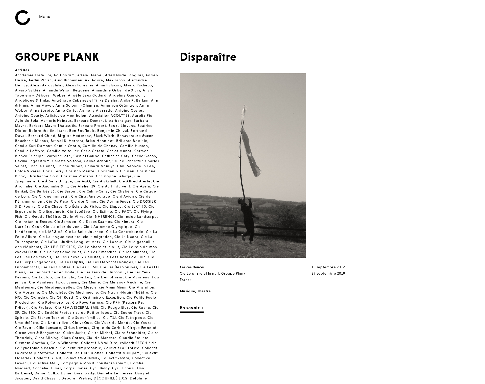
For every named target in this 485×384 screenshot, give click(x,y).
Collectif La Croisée (122, 348)
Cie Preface (42, 307)
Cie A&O (82, 181)
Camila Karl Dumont (33, 146)
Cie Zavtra (24, 328)
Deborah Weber (76, 378)
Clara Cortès (72, 338)
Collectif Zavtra (115, 358)
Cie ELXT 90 (135, 206)
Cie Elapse (112, 206)
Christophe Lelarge (114, 176)
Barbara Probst (92, 126)
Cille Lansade (48, 328)
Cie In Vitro (73, 216)
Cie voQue (82, 323)
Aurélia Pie (142, 115)
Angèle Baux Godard (87, 95)
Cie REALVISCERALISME (76, 307)
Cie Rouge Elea (115, 307)
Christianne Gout (43, 176)
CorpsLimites (76, 368)
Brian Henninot (100, 141)
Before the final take (48, 131)
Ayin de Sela (26, 120)
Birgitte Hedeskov (74, 136)
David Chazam (46, 378)
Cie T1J (109, 318)
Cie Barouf (67, 191)
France (186, 280)
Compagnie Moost (77, 363)
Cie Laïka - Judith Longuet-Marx (70, 242)
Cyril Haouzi (123, 368)
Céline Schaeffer (127, 161)
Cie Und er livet (55, 323)
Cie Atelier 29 (82, 186)
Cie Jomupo (65, 222)
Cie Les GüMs (85, 267)
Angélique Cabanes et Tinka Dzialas (85, 100)
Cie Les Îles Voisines (118, 267)
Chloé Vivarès (28, 171)
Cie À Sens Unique (55, 181)
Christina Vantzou (77, 176)
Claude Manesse (102, 338)
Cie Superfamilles (84, 318)
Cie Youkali (143, 323)
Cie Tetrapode (131, 318)
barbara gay (120, 120)
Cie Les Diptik (70, 262)
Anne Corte (66, 110)
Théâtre (204, 291)
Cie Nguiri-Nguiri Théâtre (124, 292)
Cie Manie (91, 282)
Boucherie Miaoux (31, 141)
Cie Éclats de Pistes (82, 206)
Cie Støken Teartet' (48, 318)
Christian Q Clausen (116, 171)
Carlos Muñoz (119, 151)
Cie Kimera (124, 222)
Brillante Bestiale (131, 141)
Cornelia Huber (47, 368)
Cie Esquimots (52, 211)
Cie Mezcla (86, 287)
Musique (187, 291)
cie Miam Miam (113, 287)
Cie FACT (123, 211)
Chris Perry (53, 171)
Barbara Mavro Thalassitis (52, 126)
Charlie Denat (41, 166)
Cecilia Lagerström (32, 161)
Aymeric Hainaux (56, 120)
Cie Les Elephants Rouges (109, 262)
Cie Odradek (35, 297)
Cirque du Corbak (108, 328)
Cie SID (28, 312)
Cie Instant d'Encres (33, 222)
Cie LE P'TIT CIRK (59, 247)
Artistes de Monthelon (65, 115)
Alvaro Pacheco (138, 85)
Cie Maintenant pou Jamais (54, 282)
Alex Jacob (116, 80)
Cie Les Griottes (55, 267)
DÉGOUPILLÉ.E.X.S (110, 378)
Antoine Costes (129, 110)
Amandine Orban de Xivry (116, 90)
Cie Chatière (122, 191)
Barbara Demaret (90, 120)
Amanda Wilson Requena (66, 90)
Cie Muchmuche (83, 292)
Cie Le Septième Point (60, 252)
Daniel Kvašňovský (78, 373)
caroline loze (59, 156)
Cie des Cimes (84, 201)
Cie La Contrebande (124, 232)
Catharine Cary (116, 156)
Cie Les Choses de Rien (124, 257)
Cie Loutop (42, 277)
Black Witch (103, 136)
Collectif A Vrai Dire (99, 343)
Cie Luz (84, 277)
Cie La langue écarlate (60, 237)
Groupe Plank (233, 273)
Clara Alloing (47, 338)
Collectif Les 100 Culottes (80, 353)
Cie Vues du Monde (112, 323)
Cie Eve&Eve (78, 211)
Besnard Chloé (41, 136)
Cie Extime (102, 211)
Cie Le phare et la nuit (98, 247)
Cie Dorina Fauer (115, 201)
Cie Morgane (27, 292)
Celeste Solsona (66, 161)
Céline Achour (97, 161)
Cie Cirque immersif (50, 196)
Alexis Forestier (79, 85)
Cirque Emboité (142, 328)
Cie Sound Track (128, 312)
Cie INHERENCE (100, 216)
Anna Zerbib (41, 110)
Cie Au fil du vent (114, 186)
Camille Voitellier (63, 151)
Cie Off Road (62, 297)
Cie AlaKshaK (105, 181)
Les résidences (192, 267)
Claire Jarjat (74, 333)
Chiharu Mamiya (100, 166)
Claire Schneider (130, 333)
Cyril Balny (100, 368)
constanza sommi (112, 363)
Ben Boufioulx (82, 131)
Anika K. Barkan (134, 100)
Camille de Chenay (100, 146)
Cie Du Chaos (50, 206)
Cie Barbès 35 (42, 191)
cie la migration (97, 237)
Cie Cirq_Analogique (90, 196)
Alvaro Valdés (27, 90)
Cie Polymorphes (54, 302)
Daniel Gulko (46, 373)
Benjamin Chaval (112, 131)
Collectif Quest (47, 358)
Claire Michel (100, 333)
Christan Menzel (81, 171)
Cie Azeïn (141, 186)
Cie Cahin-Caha (93, 191)
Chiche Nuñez (69, 166)
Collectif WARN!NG (81, 358)
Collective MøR (44, 363)
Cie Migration (141, 287)
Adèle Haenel (90, 75)
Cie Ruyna (140, 307)
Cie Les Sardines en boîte (51, 272)
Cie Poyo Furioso (87, 302)
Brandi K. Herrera (67, 141)
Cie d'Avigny (124, 196)
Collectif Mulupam (123, 353)
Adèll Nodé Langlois (124, 75)
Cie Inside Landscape (137, 216)
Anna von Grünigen (119, 105)
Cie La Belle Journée (84, 232)
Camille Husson (134, 146)
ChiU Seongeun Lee (135, 166)
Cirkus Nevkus (76, 328)
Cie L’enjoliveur (108, 277)
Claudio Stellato (134, 338)
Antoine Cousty (29, 115)
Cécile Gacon (144, 156)
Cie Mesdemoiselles (55, 287)
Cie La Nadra (126, 237)
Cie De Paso (57, 201)
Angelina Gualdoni (126, 95)
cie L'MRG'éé (51, 232)
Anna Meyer (42, 105)
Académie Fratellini (33, 75)
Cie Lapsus (113, 242)
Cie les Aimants (133, 252)
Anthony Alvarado (96, 110)
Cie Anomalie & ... (51, 186)
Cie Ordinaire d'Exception (100, 297)
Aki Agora (94, 80)
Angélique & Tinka (32, 100)
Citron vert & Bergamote (38, 333)
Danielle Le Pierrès (115, 373)
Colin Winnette (65, 343)
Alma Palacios (108, 85)
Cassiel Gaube (87, 156)
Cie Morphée (54, 292)
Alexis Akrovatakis (46, 85)
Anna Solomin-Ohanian (77, 105)
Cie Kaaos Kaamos (95, 222)
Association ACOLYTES (109, 115)
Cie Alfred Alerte (135, 181)
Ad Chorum (64, 75)
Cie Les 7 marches (100, 252)
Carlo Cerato (93, 151)
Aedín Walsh (40, 80)
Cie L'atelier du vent (62, 227)
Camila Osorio (67, 146)
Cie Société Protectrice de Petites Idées (74, 312)
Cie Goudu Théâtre (42, 216)
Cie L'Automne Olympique (108, 227)
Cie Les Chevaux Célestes (77, 257)
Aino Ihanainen (68, 80)
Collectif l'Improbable (80, 348)
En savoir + (192, 307)
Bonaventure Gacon (135, 136)
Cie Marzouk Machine (122, 282)
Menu (45, 16)
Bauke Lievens (122, 126)
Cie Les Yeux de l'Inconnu (101, 272)
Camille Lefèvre (29, 151)
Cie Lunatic (65, 277)
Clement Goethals (31, 343)
